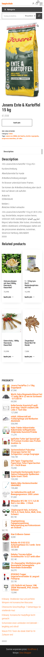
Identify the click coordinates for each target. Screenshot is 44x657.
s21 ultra (19, 138)
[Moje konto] (33, 3)
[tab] (22, 151)
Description (8, 151)
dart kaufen (21, 136)
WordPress (32, 649)
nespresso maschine (9, 138)
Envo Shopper (25, 652)
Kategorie (11, 9)
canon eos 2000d (11, 136)
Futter (11, 134)
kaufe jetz (16, 123)
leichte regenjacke (32, 136)
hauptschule (7, 3)
